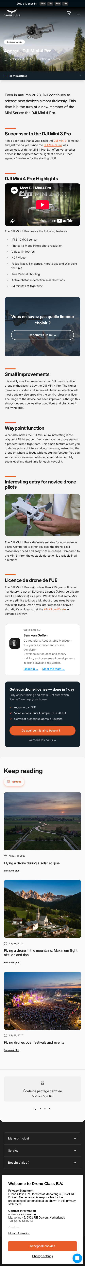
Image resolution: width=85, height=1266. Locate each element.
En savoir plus (11, 870)
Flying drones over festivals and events (34, 1042)
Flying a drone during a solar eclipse (32, 863)
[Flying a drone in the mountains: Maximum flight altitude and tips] (42, 909)
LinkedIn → (31, 668)
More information (19, 1233)
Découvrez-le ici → (42, 335)
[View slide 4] (49, 1108)
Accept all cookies (42, 1246)
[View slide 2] (40, 1108)
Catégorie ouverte (14, 42)
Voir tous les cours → (42, 740)
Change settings (42, 1256)
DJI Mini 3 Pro (53, 145)
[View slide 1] (35, 1108)
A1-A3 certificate (55, 609)
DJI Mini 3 (60, 140)
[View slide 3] (44, 1108)
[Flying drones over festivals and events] (42, 1001)
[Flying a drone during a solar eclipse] (42, 821)
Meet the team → (53, 668)
